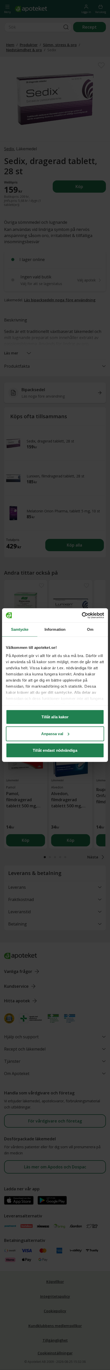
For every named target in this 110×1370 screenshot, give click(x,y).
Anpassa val (52, 733)
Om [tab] (90, 629)
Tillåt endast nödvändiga (55, 750)
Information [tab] (55, 629)
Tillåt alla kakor (55, 717)
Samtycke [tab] (20, 629)
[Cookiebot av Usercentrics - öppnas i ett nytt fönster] (81, 615)
